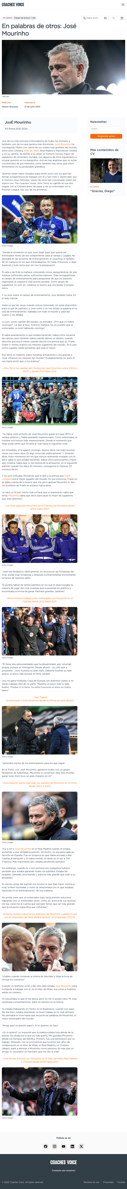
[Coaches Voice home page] (14, 4)
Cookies (121, 1182)
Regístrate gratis (106, 136)
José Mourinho (63, 144)
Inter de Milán (31, 151)
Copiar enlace (92, 18)
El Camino (7, 18)
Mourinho (13, 496)
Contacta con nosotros (63, 1171)
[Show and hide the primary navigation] (123, 4)
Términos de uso (91, 1182)
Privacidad (108, 1182)
